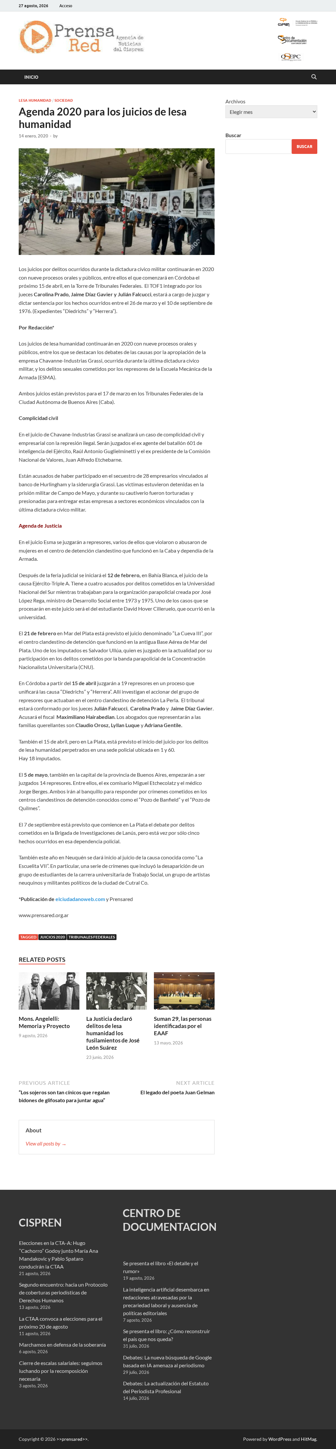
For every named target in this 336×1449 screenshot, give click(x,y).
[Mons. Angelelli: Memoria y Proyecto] (49, 993)
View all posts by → (46, 1143)
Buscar (233, 135)
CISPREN (40, 1222)
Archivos (235, 101)
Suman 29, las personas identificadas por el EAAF (182, 1026)
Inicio (31, 77)
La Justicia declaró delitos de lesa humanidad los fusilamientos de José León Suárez (112, 1033)
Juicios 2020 (52, 936)
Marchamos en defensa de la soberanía (62, 1344)
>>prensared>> (72, 1439)
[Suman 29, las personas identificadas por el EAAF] (184, 993)
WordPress (279, 1439)
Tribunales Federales (92, 936)
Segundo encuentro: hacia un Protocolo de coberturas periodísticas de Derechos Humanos (63, 1292)
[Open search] (314, 77)
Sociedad (63, 100)
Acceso (65, 5)
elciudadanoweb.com (80, 899)
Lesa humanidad (35, 100)
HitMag (308, 1439)
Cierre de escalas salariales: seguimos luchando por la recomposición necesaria (60, 1371)
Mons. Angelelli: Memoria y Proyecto (44, 1022)
